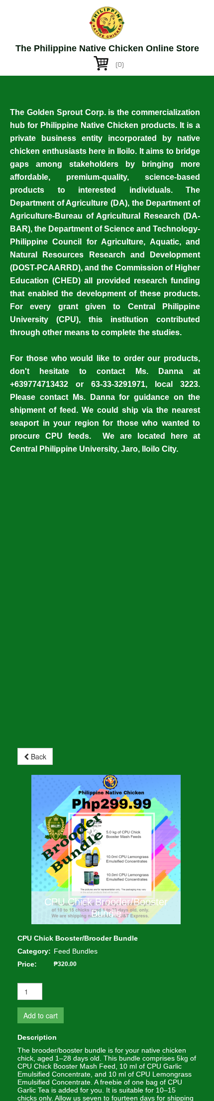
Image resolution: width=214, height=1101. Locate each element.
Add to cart (40, 1015)
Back (37, 756)
